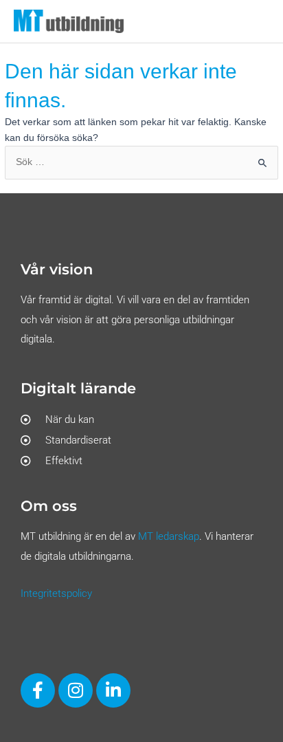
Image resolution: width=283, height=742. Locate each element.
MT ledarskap (168, 536)
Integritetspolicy (56, 593)
